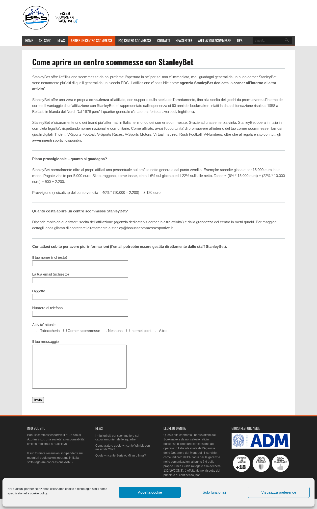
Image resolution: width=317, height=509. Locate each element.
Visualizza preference (278, 492)
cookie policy (38, 493)
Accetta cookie (150, 492)
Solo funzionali (214, 492)
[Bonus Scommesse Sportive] (50, 29)
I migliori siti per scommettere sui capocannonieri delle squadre (117, 437)
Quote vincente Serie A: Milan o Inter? (120, 455)
